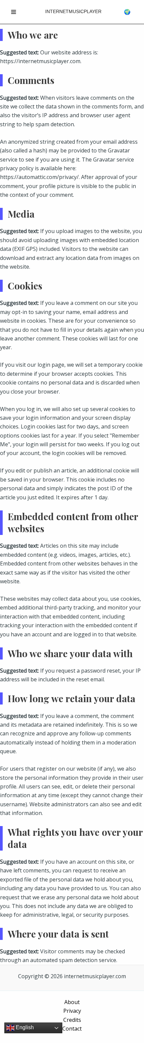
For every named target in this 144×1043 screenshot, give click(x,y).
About (72, 1002)
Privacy (72, 1010)
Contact (72, 1028)
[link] (127, 11)
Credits (72, 1020)
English (24, 1027)
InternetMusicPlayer (73, 11)
